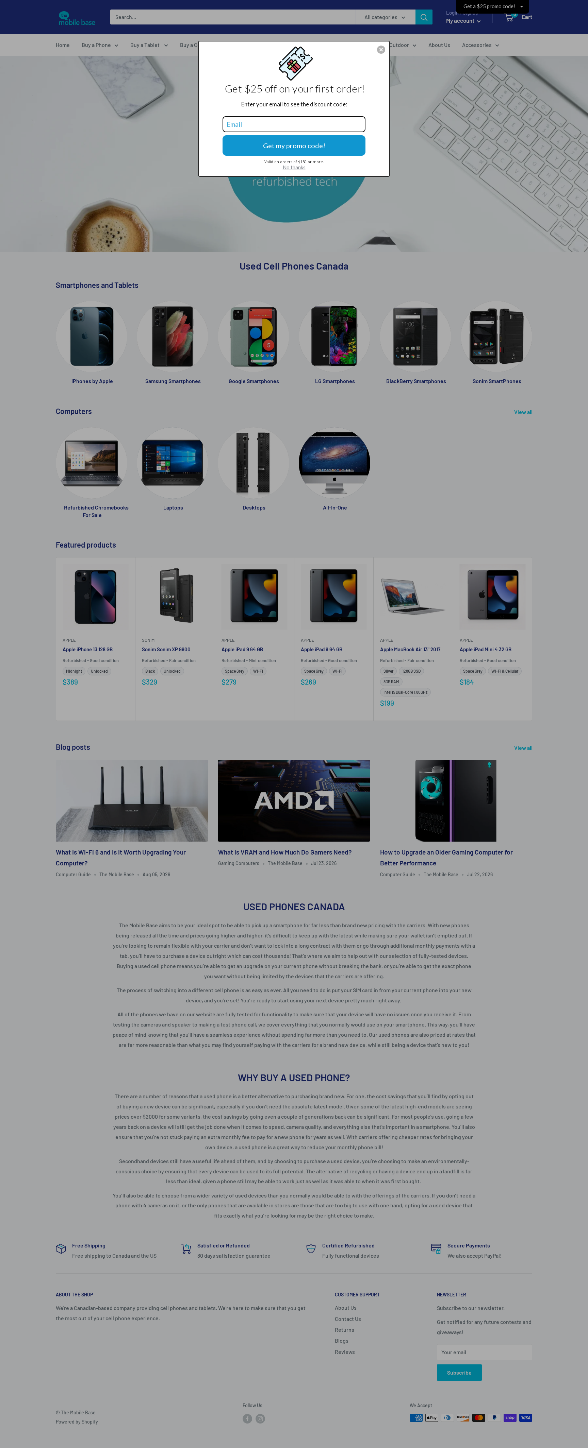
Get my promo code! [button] (294, 145)
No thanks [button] (294, 167)
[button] (381, 50)
